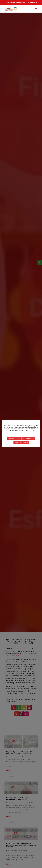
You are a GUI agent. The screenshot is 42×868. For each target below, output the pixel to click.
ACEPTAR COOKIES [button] (14, 438)
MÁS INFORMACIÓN (28, 438)
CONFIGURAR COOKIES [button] (21, 442)
